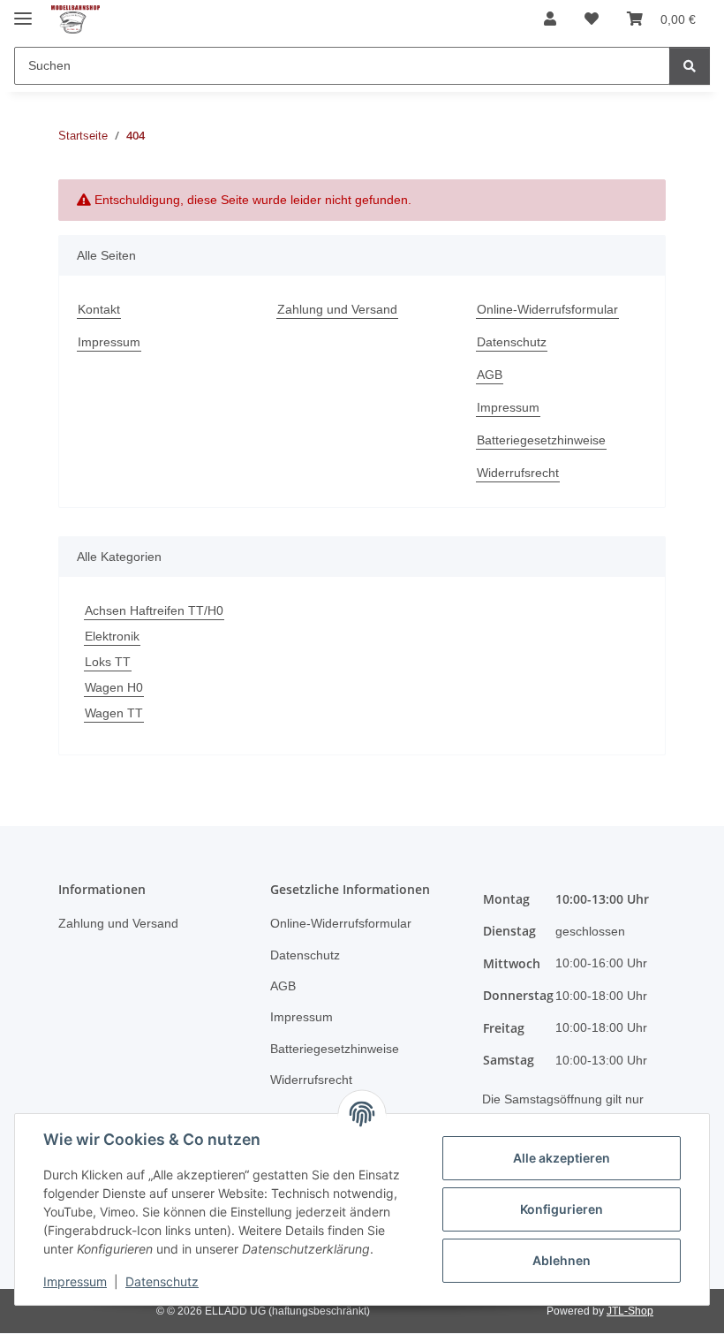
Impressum (75, 1281)
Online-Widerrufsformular (547, 309)
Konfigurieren (561, 1209)
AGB (489, 375)
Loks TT (108, 662)
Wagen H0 (114, 687)
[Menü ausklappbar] (23, 11)
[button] (550, 19)
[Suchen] (689, 66)
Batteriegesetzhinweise (541, 440)
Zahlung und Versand (337, 309)
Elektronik (112, 636)
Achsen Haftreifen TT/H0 (154, 610)
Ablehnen (561, 1260)
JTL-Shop (630, 1311)
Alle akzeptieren (561, 1157)
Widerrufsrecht (518, 473)
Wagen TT (114, 713)
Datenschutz (162, 1281)
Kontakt (99, 309)
